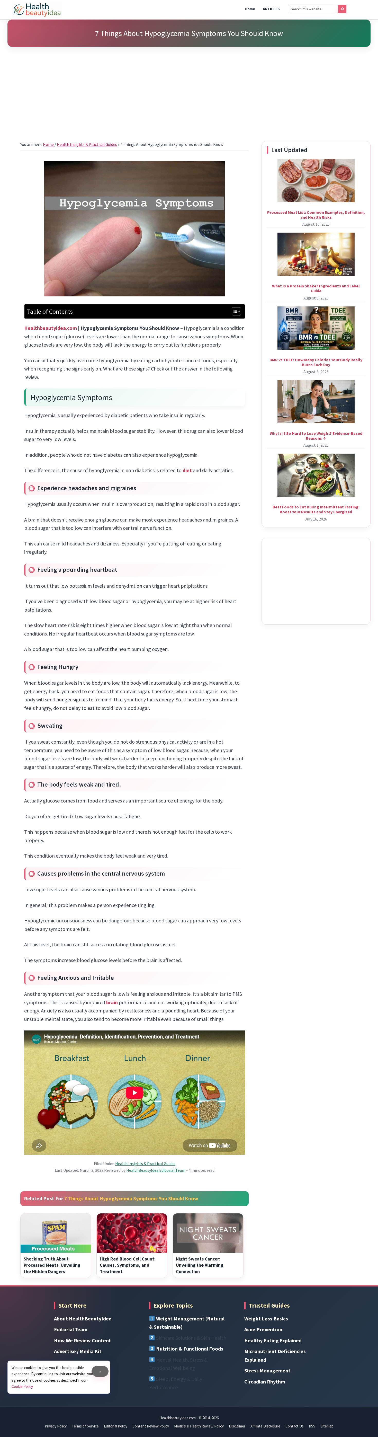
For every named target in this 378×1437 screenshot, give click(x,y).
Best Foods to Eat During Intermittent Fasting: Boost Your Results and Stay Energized (316, 509)
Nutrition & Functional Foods (189, 1348)
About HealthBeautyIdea (83, 1318)
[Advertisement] (189, 87)
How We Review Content (82, 1340)
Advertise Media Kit (78, 1351)
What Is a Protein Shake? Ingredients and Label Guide (316, 288)
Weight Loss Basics (266, 1318)
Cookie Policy (22, 1386)
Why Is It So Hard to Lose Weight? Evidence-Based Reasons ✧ (316, 436)
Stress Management (267, 1370)
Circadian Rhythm (264, 1381)
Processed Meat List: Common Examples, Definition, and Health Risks (316, 215)
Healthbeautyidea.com (50, 328)
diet (187, 470)
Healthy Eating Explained (273, 1340)
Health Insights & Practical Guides (145, 1163)
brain (112, 1002)
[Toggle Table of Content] (234, 311)
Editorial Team (70, 1329)
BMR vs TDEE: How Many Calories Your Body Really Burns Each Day (315, 362)
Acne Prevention (263, 1329)
